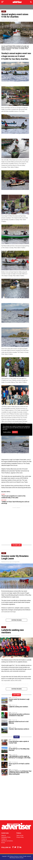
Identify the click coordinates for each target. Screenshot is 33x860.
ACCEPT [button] (15, 432)
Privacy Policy (20, 837)
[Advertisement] (16, 525)
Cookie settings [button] (7, 432)
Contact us (4, 839)
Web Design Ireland (14, 857)
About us (3, 835)
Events (3, 842)
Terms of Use (19, 835)
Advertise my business (7, 840)
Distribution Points (5, 837)
